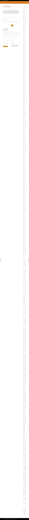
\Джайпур (24, 428)
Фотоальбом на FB (11, 9)
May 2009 (24, 197)
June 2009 (24, 196)
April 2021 (24, 41)
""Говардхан (24, 319)
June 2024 (24, 16)
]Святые (24, 358)
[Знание (24, 350)
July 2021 (24, 38)
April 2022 (24, 27)
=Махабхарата (25, 465)
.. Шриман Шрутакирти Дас (24, 314)
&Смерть (24, 445)
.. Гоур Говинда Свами (24, 301)
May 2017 (24, 82)
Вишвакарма (24, 494)
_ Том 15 (24, 280)
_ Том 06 (24, 272)
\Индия (24, 429)
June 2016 (24, 97)
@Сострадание (25, 368)
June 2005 (24, 248)
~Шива (24, 489)
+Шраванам (24, 460)
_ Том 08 (24, 274)
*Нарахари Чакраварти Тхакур (24, 401)
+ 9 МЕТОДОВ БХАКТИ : (24, 452)
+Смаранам (24, 459)
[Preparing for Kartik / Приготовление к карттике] (0, 260)
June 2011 (24, 167)
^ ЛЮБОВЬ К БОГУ (24, 261)
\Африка (24, 423)
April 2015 (24, 112)
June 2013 (24, 136)
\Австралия (24, 422)
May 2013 (24, 137)
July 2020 (24, 52)
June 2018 (24, 69)
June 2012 (24, 150)
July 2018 (24, 68)
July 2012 (24, 149)
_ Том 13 (24, 278)
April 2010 (24, 182)
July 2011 (24, 166)
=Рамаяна (24, 466)
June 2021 (24, 39)
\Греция (24, 427)
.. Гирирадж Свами (24, 299)
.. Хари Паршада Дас (24, 304)
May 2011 (24, 168)
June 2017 (24, 81)
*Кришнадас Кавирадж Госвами (24, 392)
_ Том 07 (24, 273)
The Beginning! (7, 6)
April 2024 (24, 17)
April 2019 (24, 59)
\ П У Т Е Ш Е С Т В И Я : (24, 421)
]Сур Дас (24, 359)
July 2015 (24, 111)
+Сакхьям (24, 458)
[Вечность (24, 349)
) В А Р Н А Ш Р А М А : (24, 339)
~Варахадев (24, 477)
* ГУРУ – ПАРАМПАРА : (24, 370)
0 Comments (8, 17)
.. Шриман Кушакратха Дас (24, 312)
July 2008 (24, 208)
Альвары (24, 493)
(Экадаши (24, 337)
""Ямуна (24, 326)
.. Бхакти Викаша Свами (24, 296)
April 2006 (24, 236)
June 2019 (24, 57)
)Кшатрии (24, 343)
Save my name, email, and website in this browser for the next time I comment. (15, 46)
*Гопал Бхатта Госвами (24, 384)
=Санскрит (24, 467)
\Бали (24, 424)
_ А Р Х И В (24, 264)
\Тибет (24, 433)
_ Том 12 (24, 277)
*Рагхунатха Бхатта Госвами (24, 408)
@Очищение (24, 367)
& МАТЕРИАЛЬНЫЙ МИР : (25, 437)
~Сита (24, 488)
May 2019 (24, 58)
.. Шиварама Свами (24, 307)
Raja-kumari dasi (14, 17)
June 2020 (24, 53)
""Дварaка (24, 320)
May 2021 (24, 40)
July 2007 (24, 224)
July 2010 (24, 180)
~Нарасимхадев (25, 484)
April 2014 (24, 122)
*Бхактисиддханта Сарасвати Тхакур (25, 379)
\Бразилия (24, 425)
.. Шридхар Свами (24, 309)
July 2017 (24, 80)
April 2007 (24, 225)
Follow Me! (24, 514)
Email (12, 40)
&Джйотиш (24, 440)
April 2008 (24, 210)
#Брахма (24, 448)
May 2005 (24, 249)
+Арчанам (24, 454)
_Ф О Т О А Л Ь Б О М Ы (24, 287)
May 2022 (24, 26)
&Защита (24, 441)
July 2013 (24, 135)
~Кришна (24, 483)
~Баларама (24, 476)
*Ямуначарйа (25, 419)
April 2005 (24, 250)
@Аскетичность (25, 364)
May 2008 (24, 209)
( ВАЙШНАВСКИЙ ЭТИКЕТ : (25, 328)
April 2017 (24, 83)
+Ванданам (24, 455)
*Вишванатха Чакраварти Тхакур (25, 381)
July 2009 (24, 195)
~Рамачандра (25, 485)
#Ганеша (24, 449)
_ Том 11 (24, 276)
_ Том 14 (24, 279)
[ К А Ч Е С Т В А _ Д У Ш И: (24, 347)
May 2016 (24, 98)
